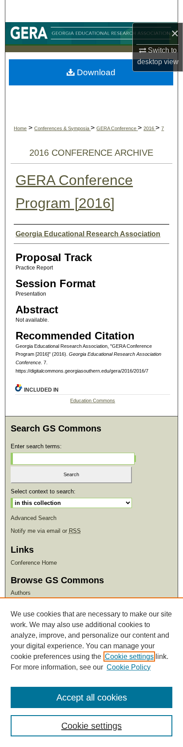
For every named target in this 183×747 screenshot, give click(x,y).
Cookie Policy (129, 667)
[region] (91, 672)
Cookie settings (129, 656)
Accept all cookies (91, 697)
